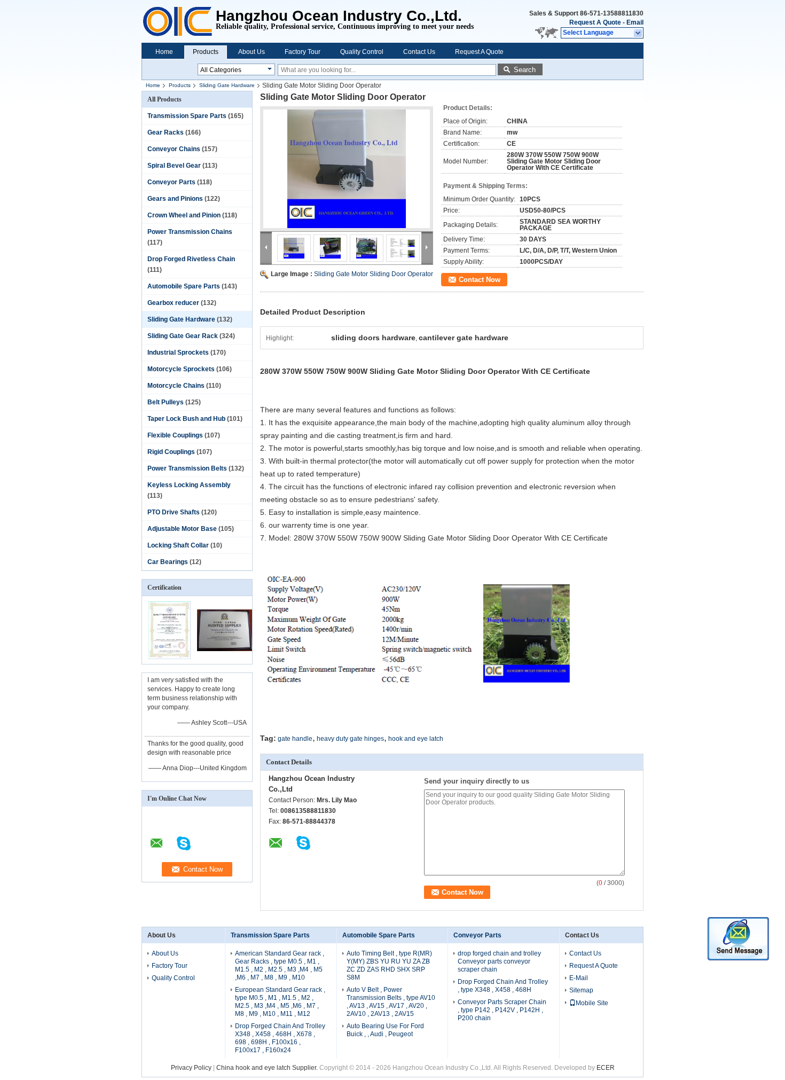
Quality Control (361, 52)
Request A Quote (595, 22)
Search (525, 70)
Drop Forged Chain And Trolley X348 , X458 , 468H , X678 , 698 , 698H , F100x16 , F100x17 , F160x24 (280, 1038)
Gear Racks (165, 132)
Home (164, 52)
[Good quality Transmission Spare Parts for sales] (169, 657)
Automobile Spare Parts (183, 286)
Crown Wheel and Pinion (184, 215)
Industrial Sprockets (178, 352)
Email (634, 22)
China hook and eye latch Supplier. (267, 1067)
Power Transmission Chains (189, 232)
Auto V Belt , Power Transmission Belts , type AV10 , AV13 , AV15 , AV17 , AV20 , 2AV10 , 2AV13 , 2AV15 (391, 1002)
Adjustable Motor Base (182, 529)
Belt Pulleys (165, 402)
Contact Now (479, 280)
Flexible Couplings (175, 435)
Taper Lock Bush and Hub (186, 418)
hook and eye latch (415, 738)
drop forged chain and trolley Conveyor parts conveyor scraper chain (499, 961)
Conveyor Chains (173, 149)
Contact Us (419, 52)
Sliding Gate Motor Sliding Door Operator (373, 274)
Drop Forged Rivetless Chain (191, 259)
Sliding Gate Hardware (227, 85)
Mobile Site (592, 1003)
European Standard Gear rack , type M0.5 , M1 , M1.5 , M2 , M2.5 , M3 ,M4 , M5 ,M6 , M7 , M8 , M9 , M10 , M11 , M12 (280, 1002)
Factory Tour (302, 52)
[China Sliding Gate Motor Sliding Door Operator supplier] (346, 168)
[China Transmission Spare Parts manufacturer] (179, 21)
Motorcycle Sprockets (181, 369)
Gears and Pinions (175, 198)
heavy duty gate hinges (350, 738)
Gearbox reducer (173, 303)
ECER (605, 1067)
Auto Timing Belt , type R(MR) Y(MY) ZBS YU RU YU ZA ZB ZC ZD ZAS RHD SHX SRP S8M (389, 965)
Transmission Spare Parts (186, 116)
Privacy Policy (191, 1067)
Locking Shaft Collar (178, 545)
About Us (251, 52)
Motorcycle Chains (176, 385)
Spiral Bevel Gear (174, 165)
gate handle (295, 738)
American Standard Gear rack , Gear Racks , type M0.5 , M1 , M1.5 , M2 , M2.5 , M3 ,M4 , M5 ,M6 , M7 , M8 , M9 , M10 (279, 965)
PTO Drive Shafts (173, 512)
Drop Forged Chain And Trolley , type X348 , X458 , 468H (503, 985)
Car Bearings (167, 562)
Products (205, 52)
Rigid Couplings (171, 452)
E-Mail (578, 978)
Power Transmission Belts (187, 468)
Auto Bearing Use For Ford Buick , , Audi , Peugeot (385, 1030)
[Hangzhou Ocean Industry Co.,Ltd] (638, 33)
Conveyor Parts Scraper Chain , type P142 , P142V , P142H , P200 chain (502, 1010)
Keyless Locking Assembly (189, 485)
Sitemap (581, 990)
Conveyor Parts (171, 182)
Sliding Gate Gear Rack (182, 336)
